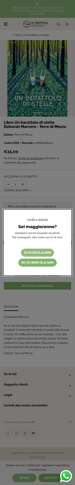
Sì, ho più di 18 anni (37, 252)
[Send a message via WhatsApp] (66, 476)
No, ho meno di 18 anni (37, 262)
